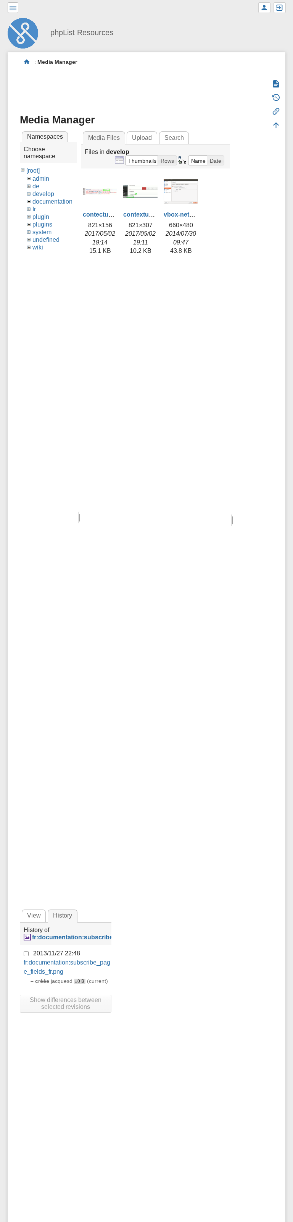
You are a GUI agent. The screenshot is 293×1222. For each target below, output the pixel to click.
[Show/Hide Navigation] (13, 7)
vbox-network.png (190, 214)
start (27, 62)
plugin (40, 217)
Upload (142, 137)
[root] (33, 170)
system (42, 232)
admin (40, 178)
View (34, 915)
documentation (52, 201)
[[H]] (26, 32)
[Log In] (280, 7)
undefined (46, 239)
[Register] (264, 7)
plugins (42, 224)
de (35, 186)
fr (34, 209)
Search (174, 137)
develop (43, 194)
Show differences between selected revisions (65, 1003)
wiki (37, 247)
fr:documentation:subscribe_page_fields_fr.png (101, 937)
